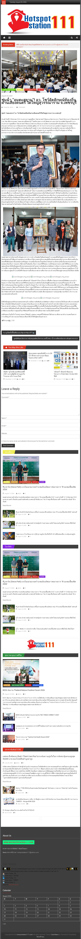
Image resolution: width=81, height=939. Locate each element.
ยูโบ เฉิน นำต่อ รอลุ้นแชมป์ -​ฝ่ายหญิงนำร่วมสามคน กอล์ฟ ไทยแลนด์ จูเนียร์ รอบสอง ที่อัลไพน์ (46, 523)
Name (4, 418)
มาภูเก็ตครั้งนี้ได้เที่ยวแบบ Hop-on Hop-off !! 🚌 (19, 332)
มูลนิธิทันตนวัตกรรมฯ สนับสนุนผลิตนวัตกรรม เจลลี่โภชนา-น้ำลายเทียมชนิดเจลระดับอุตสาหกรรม (45, 338)
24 (5, 916)
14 (49, 909)
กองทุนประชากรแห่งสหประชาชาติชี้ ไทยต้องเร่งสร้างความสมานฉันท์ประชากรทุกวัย (43, 726)
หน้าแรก (40, 89)
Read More (6, 505)
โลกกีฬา (42, 482)
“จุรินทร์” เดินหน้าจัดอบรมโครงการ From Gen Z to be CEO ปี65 (66, 374)
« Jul (4, 924)
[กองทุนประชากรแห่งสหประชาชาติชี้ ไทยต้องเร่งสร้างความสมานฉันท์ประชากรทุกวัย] (9, 727)
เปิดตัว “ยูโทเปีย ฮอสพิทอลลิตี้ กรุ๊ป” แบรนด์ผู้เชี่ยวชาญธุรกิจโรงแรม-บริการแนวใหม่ (14, 374)
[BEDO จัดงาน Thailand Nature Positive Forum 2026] (21, 673)
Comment (5, 397)
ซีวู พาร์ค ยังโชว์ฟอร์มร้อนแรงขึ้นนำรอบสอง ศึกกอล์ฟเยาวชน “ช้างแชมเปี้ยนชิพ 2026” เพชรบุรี (46, 512)
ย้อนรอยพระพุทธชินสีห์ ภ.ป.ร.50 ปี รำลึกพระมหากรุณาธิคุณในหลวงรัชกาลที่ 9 (40, 355)
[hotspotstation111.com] (40, 22)
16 (71, 909)
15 (60, 909)
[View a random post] (77, 38)
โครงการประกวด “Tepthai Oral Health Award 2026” (33, 737)
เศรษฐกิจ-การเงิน (38, 685)
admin (20, 379)
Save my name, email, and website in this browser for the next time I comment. (29, 441)
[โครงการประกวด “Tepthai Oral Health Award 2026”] (9, 738)
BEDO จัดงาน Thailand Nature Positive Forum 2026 (24, 690)
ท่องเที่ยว (20, 89)
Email (4, 426)
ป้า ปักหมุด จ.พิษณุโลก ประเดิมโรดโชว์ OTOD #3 (18, 810)
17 (5, 912)
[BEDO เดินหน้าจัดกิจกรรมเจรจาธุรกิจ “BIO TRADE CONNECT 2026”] (9, 716)
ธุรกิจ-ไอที (14, 482)
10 (5, 909)
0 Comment (21, 107)
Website (4, 433)
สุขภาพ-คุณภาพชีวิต (17, 685)
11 (16, 909)
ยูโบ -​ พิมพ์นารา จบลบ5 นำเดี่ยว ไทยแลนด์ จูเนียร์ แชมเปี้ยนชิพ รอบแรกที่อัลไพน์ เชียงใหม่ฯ (45, 629)
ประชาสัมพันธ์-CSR (30, 89)
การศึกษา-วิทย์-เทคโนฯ (8, 89)
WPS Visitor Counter (13, 884)
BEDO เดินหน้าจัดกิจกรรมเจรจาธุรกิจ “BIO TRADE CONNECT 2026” (37, 715)
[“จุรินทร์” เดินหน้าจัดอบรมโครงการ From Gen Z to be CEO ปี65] (66, 360)
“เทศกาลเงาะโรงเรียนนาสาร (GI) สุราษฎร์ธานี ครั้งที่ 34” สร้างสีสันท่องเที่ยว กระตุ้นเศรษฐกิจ (45, 534)
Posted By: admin (8, 107)
